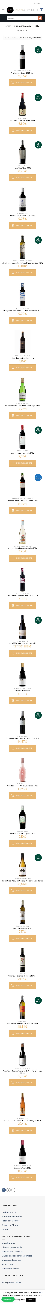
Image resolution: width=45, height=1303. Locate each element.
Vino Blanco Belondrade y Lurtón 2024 (22, 1024)
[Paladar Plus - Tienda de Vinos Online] (22, 10)
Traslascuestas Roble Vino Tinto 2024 (22, 501)
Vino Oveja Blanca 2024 (22, 928)
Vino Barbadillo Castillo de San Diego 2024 (22, 406)
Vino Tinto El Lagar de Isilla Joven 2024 (22, 596)
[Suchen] (40, 18)
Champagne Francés (12, 1247)
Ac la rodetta (8, 1264)
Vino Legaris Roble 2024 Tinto (23, 73)
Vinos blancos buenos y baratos (17, 1255)
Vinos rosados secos (11, 1260)
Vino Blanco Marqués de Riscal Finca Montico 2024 (22, 263)
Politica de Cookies (10, 1220)
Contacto (6, 1229)
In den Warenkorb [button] (24, 83)
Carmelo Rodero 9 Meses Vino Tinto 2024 (22, 738)
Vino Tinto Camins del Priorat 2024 (22, 976)
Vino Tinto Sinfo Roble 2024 (22, 358)
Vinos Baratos (8, 1243)
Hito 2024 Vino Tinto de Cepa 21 (22, 643)
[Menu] (3, 10)
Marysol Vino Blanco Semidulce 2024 (22, 548)
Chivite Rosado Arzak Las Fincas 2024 (22, 786)
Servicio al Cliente (10, 1225)
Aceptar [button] (31, 1300)
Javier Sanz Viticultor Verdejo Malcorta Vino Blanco (22, 881)
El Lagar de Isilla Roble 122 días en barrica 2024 (22, 311)
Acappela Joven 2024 (22, 691)
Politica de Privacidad (12, 1216)
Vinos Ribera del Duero (12, 1251)
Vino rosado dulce (10, 1268)
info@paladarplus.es (11, 1282)
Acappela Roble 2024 (22, 1168)
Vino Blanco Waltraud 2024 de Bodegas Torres (23, 1121)
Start (9, 26)
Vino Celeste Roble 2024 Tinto (22, 216)
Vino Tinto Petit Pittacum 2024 (22, 121)
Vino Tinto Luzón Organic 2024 (22, 833)
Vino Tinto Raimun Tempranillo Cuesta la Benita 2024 (22, 1072)
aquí (40, 1292)
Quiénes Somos (9, 1212)
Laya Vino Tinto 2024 (22, 168)
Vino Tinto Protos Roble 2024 (22, 453)
